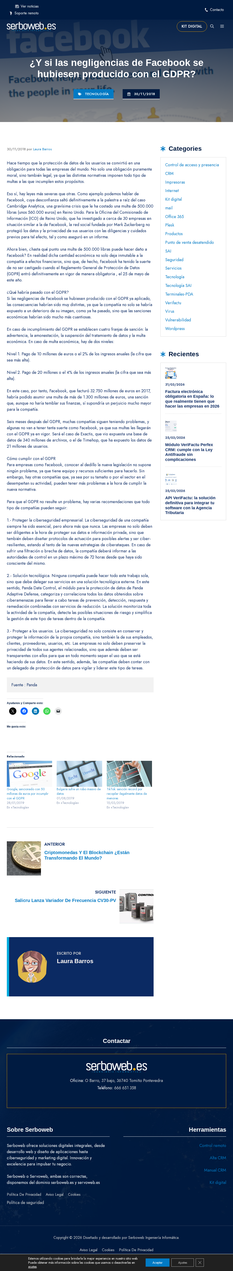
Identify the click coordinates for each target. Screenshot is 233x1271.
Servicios (173, 268)
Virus (169, 311)
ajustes (32, 1267)
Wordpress (175, 329)
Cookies (74, 1194)
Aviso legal (54, 1194)
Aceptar (157, 1262)
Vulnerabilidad (178, 320)
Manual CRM (215, 1170)
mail (168, 208)
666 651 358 (125, 1088)
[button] (212, 26)
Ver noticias (30, 6)
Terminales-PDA (179, 294)
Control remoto (212, 1146)
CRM (169, 174)
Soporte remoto (27, 13)
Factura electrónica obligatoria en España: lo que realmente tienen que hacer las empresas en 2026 (192, 399)
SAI (168, 251)
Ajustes (182, 1262)
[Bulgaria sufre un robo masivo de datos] (79, 774)
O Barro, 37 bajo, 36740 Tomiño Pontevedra (124, 1081)
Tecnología (97, 93)
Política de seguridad (25, 1203)
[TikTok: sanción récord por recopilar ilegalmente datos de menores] (129, 774)
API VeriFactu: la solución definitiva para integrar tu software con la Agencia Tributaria (190, 505)
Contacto (217, 9)
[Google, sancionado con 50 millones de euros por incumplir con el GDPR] (29, 774)
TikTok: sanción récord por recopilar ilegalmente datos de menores (127, 794)
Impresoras (175, 182)
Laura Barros (75, 961)
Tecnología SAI (178, 286)
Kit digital (192, 26)
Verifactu (173, 303)
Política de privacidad (24, 1194)
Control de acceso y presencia (192, 165)
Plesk (169, 225)
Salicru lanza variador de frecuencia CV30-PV (65, 900)
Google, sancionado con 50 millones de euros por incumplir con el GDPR (27, 794)
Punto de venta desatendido (189, 242)
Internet (172, 191)
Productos (174, 234)
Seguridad (174, 260)
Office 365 (174, 217)
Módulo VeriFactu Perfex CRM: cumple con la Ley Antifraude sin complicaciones (189, 452)
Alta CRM (218, 1158)
